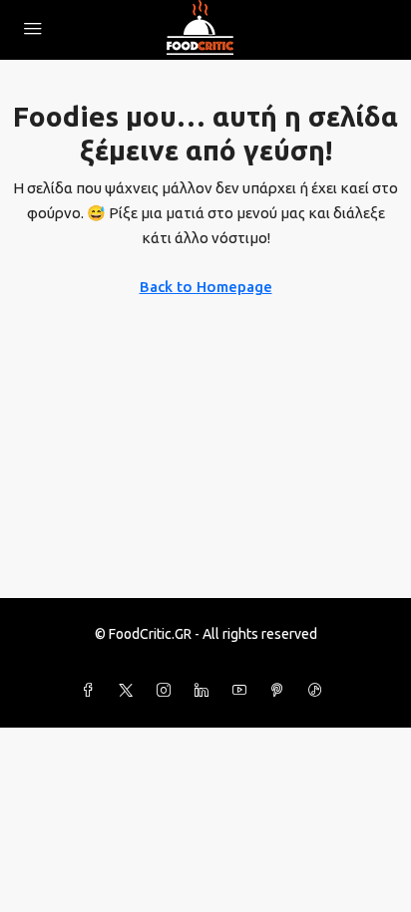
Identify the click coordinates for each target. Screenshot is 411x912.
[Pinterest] (281, 691)
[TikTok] (319, 691)
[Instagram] (168, 691)
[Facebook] (92, 691)
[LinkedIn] (205, 691)
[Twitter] (130, 691)
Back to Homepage (206, 286)
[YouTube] (243, 691)
